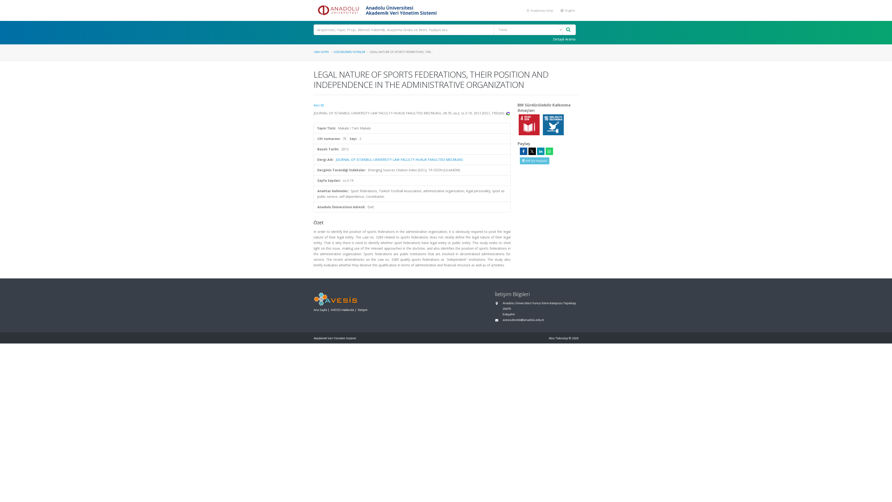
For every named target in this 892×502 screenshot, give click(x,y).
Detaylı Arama (564, 39)
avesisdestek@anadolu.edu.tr (523, 320)
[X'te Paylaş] (532, 151)
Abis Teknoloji (558, 338)
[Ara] (568, 30)
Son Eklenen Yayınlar (349, 52)
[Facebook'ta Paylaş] (523, 151)
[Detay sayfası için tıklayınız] (530, 124)
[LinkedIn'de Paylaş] (540, 151)
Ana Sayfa (321, 52)
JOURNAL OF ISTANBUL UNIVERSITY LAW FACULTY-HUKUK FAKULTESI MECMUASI (399, 159)
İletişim (362, 310)
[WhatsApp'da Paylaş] (549, 151)
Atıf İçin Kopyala (536, 161)
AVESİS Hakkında (342, 310)
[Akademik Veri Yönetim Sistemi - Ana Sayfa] (339, 10)
